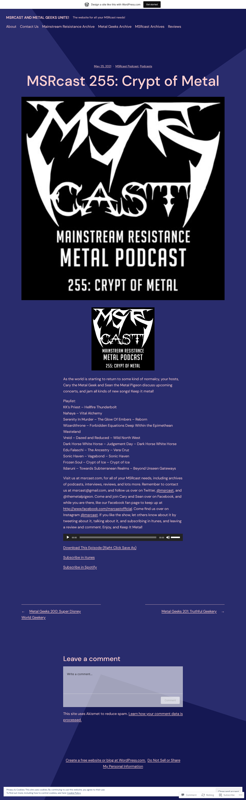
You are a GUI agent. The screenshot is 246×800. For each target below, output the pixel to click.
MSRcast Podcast (127, 66)
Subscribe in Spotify (80, 567)
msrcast (165, 490)
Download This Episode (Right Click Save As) (99, 547)
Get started (152, 4)
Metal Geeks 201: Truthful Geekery (189, 611)
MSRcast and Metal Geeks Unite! (37, 17)
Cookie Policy (74, 793)
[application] (123, 537)
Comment (170, 700)
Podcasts (146, 66)
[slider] (176, 537)
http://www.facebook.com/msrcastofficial (97, 508)
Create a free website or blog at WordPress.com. (106, 760)
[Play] (68, 537)
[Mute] (168, 537)
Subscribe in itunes (79, 557)
